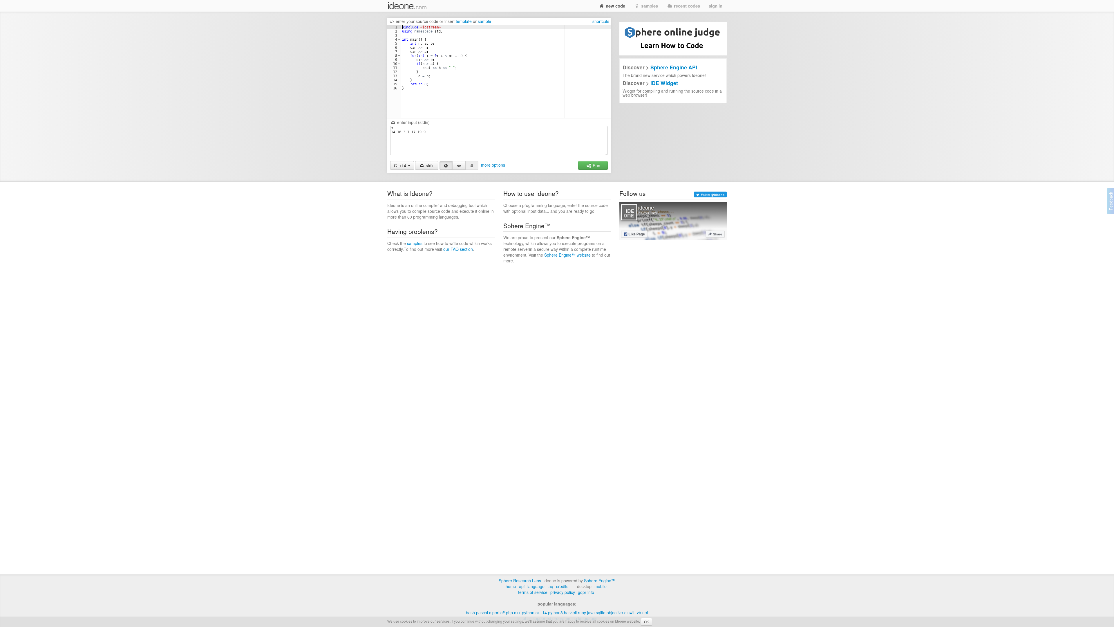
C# (502, 612)
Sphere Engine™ (599, 580)
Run (596, 165)
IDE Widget (664, 83)
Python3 (555, 612)
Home (511, 586)
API (522, 586)
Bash (470, 612)
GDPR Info (586, 592)
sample (484, 21)
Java (591, 612)
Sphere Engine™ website (567, 255)
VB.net (642, 612)
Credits (562, 586)
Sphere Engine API (673, 67)
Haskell (570, 612)
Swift (631, 612)
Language (536, 586)
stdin (430, 165)
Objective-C (616, 612)
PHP (509, 612)
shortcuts (600, 21)
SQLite (600, 612)
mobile (600, 586)
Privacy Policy (562, 592)
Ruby (582, 612)
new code (615, 6)
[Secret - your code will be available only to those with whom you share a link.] (459, 165)
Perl (495, 612)
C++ (517, 612)
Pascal (482, 612)
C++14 (541, 612)
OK (646, 621)
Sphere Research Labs (520, 580)
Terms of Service (532, 592)
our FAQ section (458, 249)
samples (649, 6)
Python (528, 612)
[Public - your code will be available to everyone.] (446, 165)
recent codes (686, 6)
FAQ (550, 586)
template (464, 21)
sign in (715, 6)
